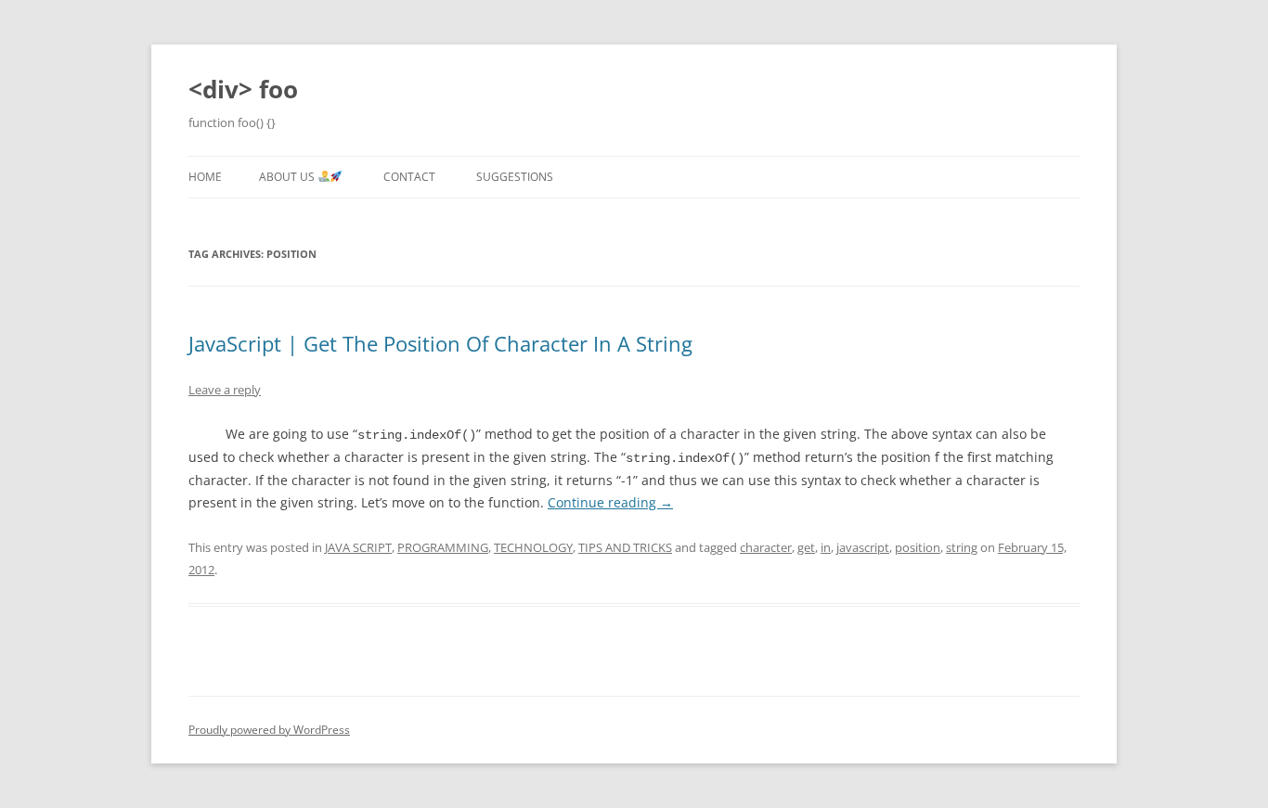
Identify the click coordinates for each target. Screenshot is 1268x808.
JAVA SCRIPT (358, 547)
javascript (862, 547)
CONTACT (409, 177)
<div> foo (243, 89)
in (826, 547)
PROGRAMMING (442, 547)
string (961, 547)
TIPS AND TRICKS (625, 547)
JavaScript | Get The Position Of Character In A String (440, 343)
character (766, 547)
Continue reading (610, 502)
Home (205, 177)
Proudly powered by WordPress (269, 729)
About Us (288, 177)
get (806, 547)
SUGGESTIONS (514, 177)
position (917, 547)
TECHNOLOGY (533, 547)
